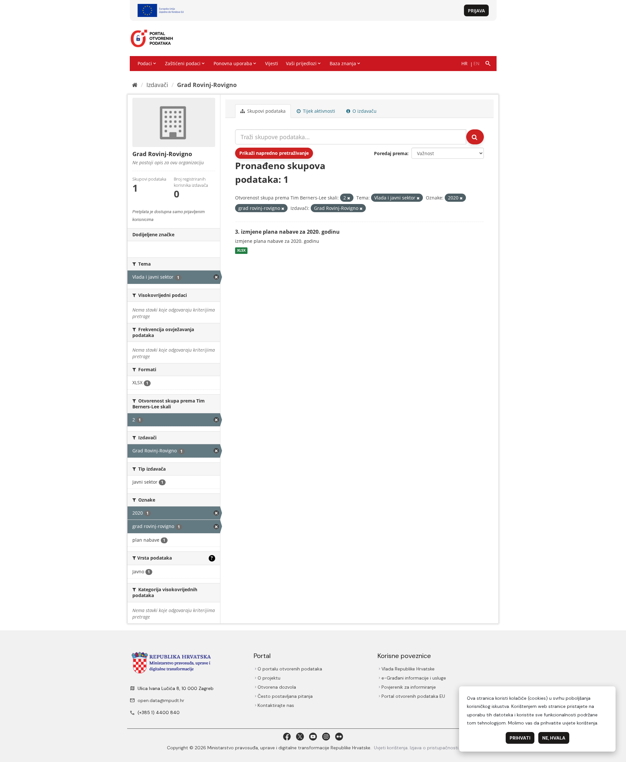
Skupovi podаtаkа (266, 111)
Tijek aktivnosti (318, 111)
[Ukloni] (348, 198)
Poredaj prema (390, 153)
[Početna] (135, 85)
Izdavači (157, 85)
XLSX (241, 250)
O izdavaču (364, 111)
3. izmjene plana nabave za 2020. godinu (287, 231)
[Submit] (475, 136)
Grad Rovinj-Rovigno (207, 85)
